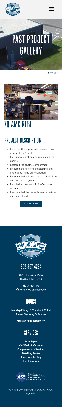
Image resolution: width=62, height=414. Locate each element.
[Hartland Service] (31, 235)
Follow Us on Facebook (33, 289)
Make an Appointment (29, 320)
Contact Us (33, 285)
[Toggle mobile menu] (52, 9)
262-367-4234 (31, 267)
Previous (53, 72)
